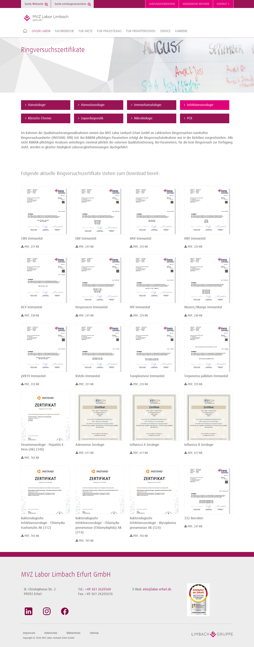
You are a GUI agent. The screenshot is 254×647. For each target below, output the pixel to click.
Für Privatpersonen (140, 31)
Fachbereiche (64, 31)
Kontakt (222, 4)
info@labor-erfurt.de (157, 589)
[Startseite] (46, 18)
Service (165, 31)
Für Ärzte (86, 31)
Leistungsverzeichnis (162, 4)
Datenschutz (50, 633)
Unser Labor (41, 31)
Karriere (181, 31)
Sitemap (94, 633)
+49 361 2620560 (98, 589)
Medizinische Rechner (196, 4)
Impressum (29, 633)
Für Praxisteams (109, 31)
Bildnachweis (74, 633)
